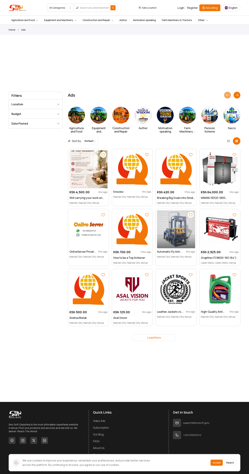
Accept (217, 462)
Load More (154, 337)
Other (201, 20)
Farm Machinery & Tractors (177, 20)
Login (181, 8)
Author (123, 20)
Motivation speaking (144, 20)
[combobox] (60, 7)
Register (192, 8)
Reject (230, 462)
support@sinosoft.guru (196, 422)
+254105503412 (192, 435)
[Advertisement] (110, 64)
